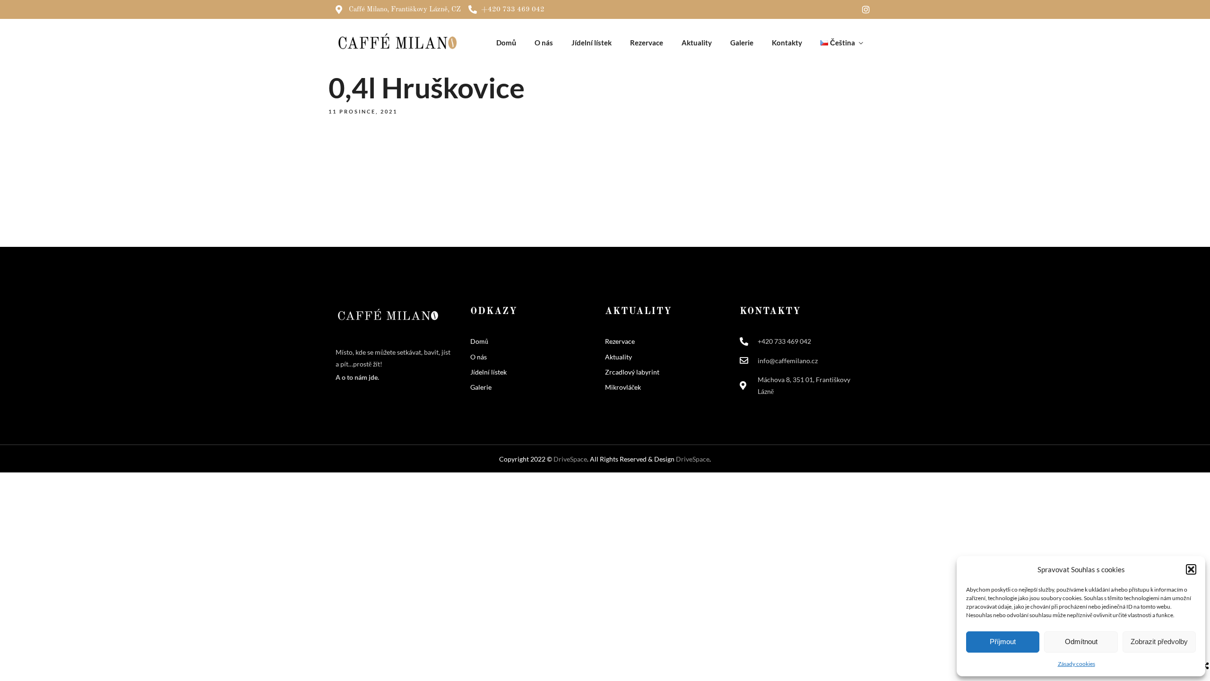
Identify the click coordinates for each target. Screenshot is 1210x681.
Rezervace (646, 42)
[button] (1191, 569)
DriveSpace (570, 459)
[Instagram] (865, 9)
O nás (544, 42)
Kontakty (787, 42)
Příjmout (1003, 641)
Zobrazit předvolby (1159, 641)
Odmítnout (1081, 641)
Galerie (741, 42)
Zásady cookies (1076, 663)
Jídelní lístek (591, 42)
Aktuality (697, 42)
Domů (506, 42)
